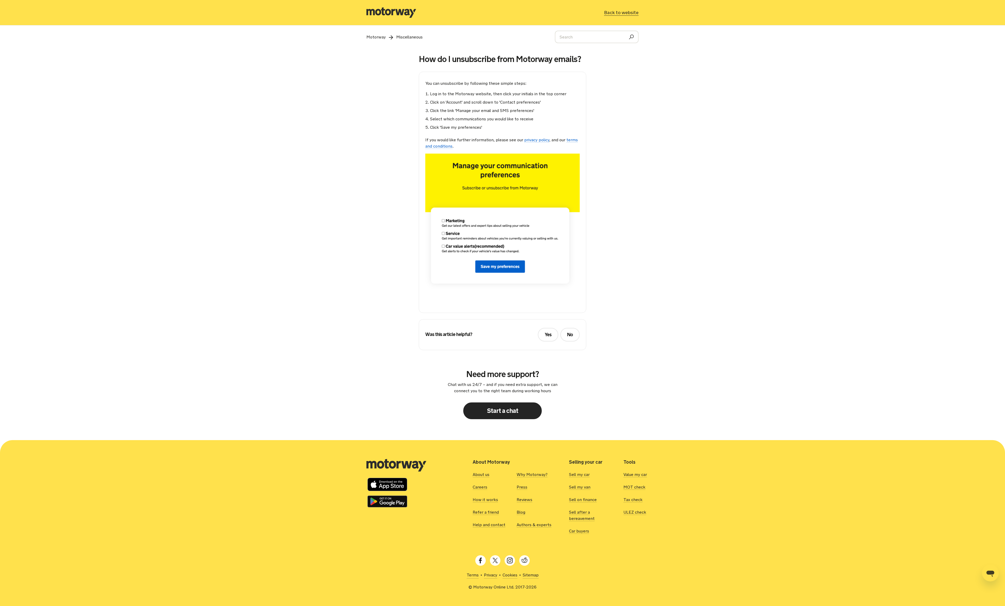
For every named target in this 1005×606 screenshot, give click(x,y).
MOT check (634, 487)
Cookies (509, 575)
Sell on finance (583, 499)
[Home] (391, 12)
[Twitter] (495, 560)
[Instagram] (510, 560)
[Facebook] (480, 560)
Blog (521, 512)
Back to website (621, 12)
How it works (485, 499)
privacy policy (536, 139)
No (570, 335)
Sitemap (531, 575)
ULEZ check (634, 512)
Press (522, 487)
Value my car (635, 474)
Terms (473, 575)
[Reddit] (524, 560)
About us (481, 474)
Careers (480, 487)
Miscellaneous (409, 37)
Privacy (490, 575)
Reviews (524, 499)
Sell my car (579, 474)
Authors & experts (534, 524)
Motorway (376, 37)
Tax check (633, 499)
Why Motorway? (532, 474)
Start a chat (502, 410)
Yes (548, 335)
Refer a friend (486, 512)
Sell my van (579, 487)
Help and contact (489, 524)
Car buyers (579, 531)
